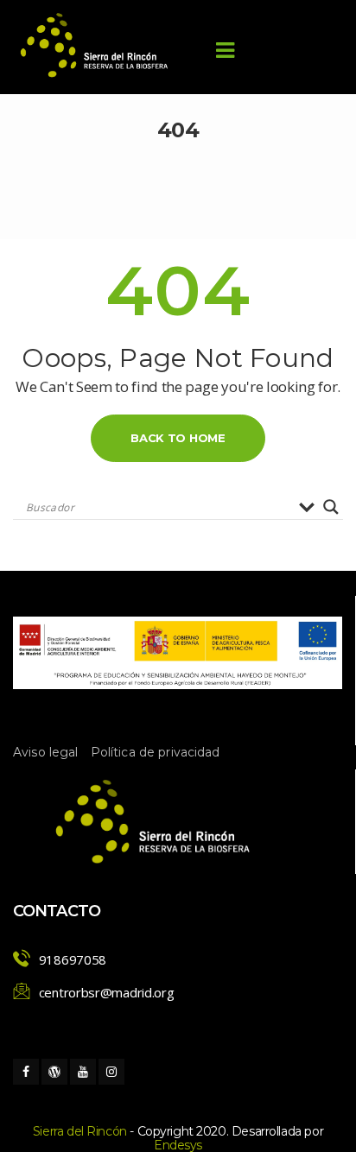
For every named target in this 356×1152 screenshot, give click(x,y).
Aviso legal (46, 752)
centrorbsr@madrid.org (107, 992)
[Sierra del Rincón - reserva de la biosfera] (95, 45)
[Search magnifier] (331, 507)
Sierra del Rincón (80, 1131)
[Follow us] (26, 1072)
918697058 (72, 959)
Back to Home (178, 438)
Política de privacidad (155, 752)
